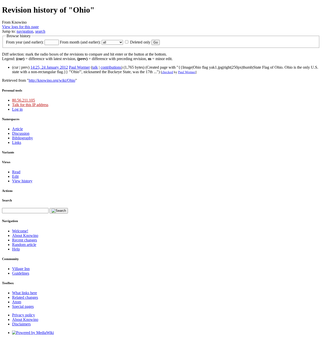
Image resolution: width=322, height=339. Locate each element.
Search (7, 200)
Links (16, 142)
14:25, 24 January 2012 (49, 67)
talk (95, 67)
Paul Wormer (79, 67)
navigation (25, 31)
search (40, 31)
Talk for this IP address (30, 105)
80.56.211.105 (23, 100)
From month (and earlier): (80, 42)
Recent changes (24, 240)
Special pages (23, 306)
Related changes (25, 297)
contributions (111, 67)
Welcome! (20, 231)
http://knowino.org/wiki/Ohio (52, 80)
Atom (16, 302)
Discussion (20, 133)
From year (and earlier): (25, 42)
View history (22, 181)
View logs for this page (20, 27)
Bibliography (22, 138)
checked (167, 72)
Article (17, 129)
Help (16, 249)
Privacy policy (23, 315)
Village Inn (21, 269)
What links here (24, 293)
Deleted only (140, 42)
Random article (24, 244)
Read (16, 172)
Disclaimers (21, 324)
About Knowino (25, 235)
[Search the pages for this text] (59, 211)
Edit (15, 176)
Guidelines (20, 273)
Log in (17, 109)
